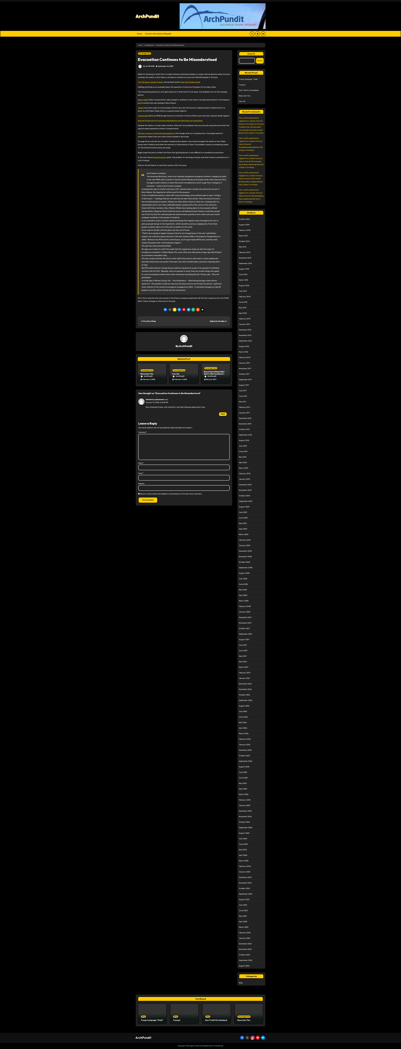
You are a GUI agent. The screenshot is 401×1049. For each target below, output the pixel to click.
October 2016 (244, 241)
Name (141, 463)
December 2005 (245, 750)
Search (251, 53)
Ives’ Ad (175, 374)
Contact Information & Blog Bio (158, 34)
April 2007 (243, 662)
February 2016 (245, 252)
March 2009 (244, 534)
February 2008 (245, 606)
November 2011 (245, 369)
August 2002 (244, 966)
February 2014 (245, 297)
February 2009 (245, 540)
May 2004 (243, 850)
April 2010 (243, 463)
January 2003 (244, 938)
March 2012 (243, 352)
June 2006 (243, 717)
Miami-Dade (143, 100)
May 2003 (243, 916)
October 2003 (244, 888)
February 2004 (245, 866)
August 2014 (244, 286)
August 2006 (244, 706)
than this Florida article (190, 82)
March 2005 (243, 794)
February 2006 (245, 739)
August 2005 (244, 767)
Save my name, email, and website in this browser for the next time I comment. (171, 494)
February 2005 (245, 800)
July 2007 (243, 645)
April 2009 (243, 529)
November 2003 (245, 883)
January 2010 (244, 479)
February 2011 (244, 407)
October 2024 (244, 219)
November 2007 (245, 623)
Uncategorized (144, 53)
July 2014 (243, 291)
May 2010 (243, 457)
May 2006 (243, 723)
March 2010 (243, 468)
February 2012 (245, 357)
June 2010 (243, 451)
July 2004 (243, 839)
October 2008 (244, 562)
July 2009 (243, 512)
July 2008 (243, 579)
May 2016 (243, 247)
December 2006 (245, 684)
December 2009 (245, 485)
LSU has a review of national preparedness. (156, 133)
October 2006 (244, 695)
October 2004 (244, 822)
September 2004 (245, 828)
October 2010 (244, 429)
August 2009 (244, 507)
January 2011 (244, 413)
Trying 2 (242, 85)
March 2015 (243, 280)
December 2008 (245, 551)
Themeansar (218, 1046)
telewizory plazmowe (155, 400)
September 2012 (245, 341)
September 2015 (245, 263)
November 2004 (245, 817)
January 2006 (244, 745)
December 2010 (245, 418)
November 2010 (245, 424)
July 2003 (243, 905)
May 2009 (243, 523)
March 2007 (243, 667)
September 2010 (245, 435)
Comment (142, 432)
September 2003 (245, 894)
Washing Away (160, 157)
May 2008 (243, 590)
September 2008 (245, 568)
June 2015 (243, 275)
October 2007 (244, 628)
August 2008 (244, 573)
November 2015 (245, 258)
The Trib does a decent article (150, 82)
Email (141, 473)
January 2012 (244, 363)
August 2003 (244, 899)
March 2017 (243, 236)
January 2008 (244, 612)
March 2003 (243, 927)
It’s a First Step (149, 321)
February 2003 (245, 933)
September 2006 (245, 700)
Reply (223, 414)
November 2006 (245, 689)
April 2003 (243, 922)
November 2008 (245, 557)
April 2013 (243, 313)
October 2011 (244, 374)
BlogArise (207, 1046)
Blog (241, 983)
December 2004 (245, 811)
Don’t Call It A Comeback (249, 90)
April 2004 (243, 855)
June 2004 (243, 844)
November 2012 (245, 335)
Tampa (140, 108)
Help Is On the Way (217, 321)
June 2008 (243, 584)
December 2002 (245, 944)
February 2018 (245, 230)
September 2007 (245, 634)
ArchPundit (147, 16)
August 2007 (244, 640)
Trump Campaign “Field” (248, 79)
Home (139, 34)
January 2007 (244, 678)
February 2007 (245, 673)
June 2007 (243, 651)
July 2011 (243, 391)
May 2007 (243, 656)
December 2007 (245, 617)
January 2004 (244, 872)
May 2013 (242, 308)
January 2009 (244, 546)
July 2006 (243, 711)
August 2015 (244, 269)
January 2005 (244, 805)
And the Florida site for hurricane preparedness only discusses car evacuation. (170, 121)
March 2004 (244, 861)
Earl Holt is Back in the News (252, 133)
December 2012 (245, 330)
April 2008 (243, 595)
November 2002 (245, 949)
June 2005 (243, 778)
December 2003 (245, 877)
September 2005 (245, 761)
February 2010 (245, 474)
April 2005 (243, 789)
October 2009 (244, 496)
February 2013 (244, 319)
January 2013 (244, 324)
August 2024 (244, 225)
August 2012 (244, 346)
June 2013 (243, 302)
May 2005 (243, 783)
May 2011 (242, 402)
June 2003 (243, 911)
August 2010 (244, 440)
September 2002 (245, 960)
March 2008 (244, 601)
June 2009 (243, 518)
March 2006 (244, 734)
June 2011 (243, 396)
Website (141, 484)
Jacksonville (143, 116)
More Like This (146, 374)
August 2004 (244, 833)
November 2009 (245, 490)
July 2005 (243, 772)
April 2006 (243, 728)
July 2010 (243, 446)
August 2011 (244, 385)
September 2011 (245, 380)
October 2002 (244, 955)
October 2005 (244, 756)
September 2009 (245, 501)
